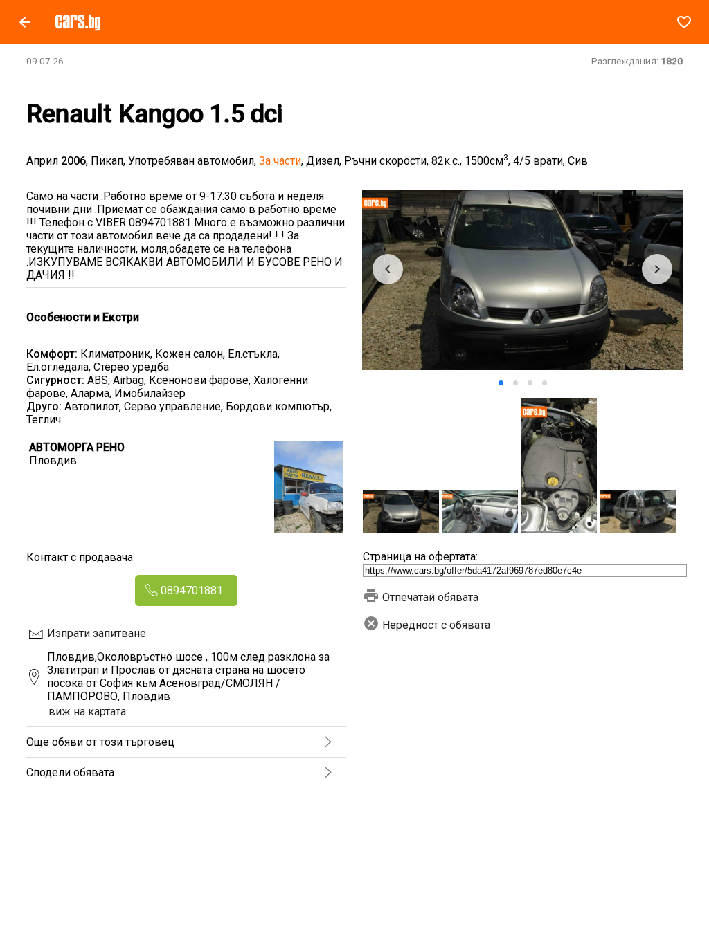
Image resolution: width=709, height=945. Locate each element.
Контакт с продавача (79, 557)
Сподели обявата (70, 772)
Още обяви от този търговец (100, 742)
